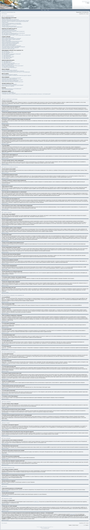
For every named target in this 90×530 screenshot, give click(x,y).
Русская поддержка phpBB (45, 528)
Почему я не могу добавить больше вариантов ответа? (12, 41)
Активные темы (12, 12)
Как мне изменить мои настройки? (8, 29)
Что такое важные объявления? (8, 54)
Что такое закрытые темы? (7, 57)
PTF (48, 527)
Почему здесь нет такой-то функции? (9, 93)
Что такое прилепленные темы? (8, 56)
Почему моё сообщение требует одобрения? (10, 47)
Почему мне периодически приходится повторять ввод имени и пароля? (15, 20)
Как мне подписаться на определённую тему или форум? (12, 85)
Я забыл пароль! (5, 22)
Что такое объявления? (6, 55)
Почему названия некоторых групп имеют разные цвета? (12, 65)
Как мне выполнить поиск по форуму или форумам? (11, 78)
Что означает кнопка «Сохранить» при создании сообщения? (13, 46)
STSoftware (45, 527)
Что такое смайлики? (6, 53)
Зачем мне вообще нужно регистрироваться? (10, 19)
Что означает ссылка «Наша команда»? (9, 67)
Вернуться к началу (5, 104)
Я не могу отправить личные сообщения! (9, 70)
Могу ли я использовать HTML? (8, 52)
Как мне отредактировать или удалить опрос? (10, 42)
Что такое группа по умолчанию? (8, 66)
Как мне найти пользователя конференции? (10, 80)
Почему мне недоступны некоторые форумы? (10, 43)
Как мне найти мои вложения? (7, 89)
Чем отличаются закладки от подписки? (9, 84)
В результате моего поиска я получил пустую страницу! (12, 79)
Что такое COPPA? (5, 25)
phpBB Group (36, 501)
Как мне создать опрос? (6, 40)
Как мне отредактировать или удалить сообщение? (11, 38)
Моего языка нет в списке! (7, 32)
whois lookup (72, 514)
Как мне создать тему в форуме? (8, 37)
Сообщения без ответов (5, 12)
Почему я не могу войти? (6, 18)
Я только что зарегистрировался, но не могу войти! (11, 23)
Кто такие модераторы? (6, 62)
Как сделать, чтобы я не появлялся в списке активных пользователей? (15, 21)
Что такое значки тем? (6, 58)
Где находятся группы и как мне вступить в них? (11, 63)
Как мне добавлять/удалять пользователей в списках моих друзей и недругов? (16, 75)
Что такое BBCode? (5, 51)
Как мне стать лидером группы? (8, 64)
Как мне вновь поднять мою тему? (8, 48)
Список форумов (4, 13)
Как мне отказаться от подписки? (8, 86)
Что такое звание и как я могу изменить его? (10, 34)
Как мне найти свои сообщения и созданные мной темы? (12, 81)
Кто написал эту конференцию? (8, 92)
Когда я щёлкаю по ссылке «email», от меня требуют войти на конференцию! (16, 35)
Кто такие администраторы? (7, 61)
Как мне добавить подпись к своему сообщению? (11, 39)
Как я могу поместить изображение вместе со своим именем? (13, 33)
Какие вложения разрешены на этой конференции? (11, 88)
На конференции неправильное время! (9, 30)
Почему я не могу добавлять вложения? (9, 44)
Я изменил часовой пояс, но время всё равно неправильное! (13, 31)
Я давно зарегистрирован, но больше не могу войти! (11, 24)
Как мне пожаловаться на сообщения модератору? (11, 45)
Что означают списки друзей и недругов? (9, 74)
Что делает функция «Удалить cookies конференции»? (12, 26)
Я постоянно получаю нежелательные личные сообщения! (13, 71)
